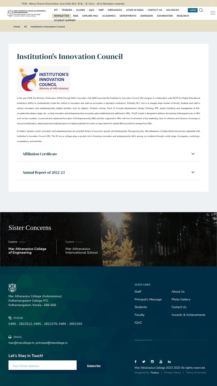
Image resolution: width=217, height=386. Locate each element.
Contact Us (179, 307)
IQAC (92, 10)
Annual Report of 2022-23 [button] (43, 172)
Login (193, 10)
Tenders (67, 10)
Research (183, 15)
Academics (109, 15)
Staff (138, 292)
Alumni (80, 10)
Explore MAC (90, 15)
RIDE (75, 15)
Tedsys (154, 372)
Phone (18, 318)
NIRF (101, 10)
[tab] (108, 153)
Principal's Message (148, 299)
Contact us (155, 10)
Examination (165, 15)
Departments (128, 15)
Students (141, 307)
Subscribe (94, 366)
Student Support (65, 20)
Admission (146, 15)
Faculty (139, 315)
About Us (178, 292)
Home (17, 26)
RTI (56, 10)
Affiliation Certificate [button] (39, 153)
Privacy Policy (172, 372)
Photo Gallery (181, 299)
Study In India (135, 10)
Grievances (115, 10)
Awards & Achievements (188, 315)
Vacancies (172, 10)
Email (18, 337)
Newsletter (61, 15)
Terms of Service (196, 372)
